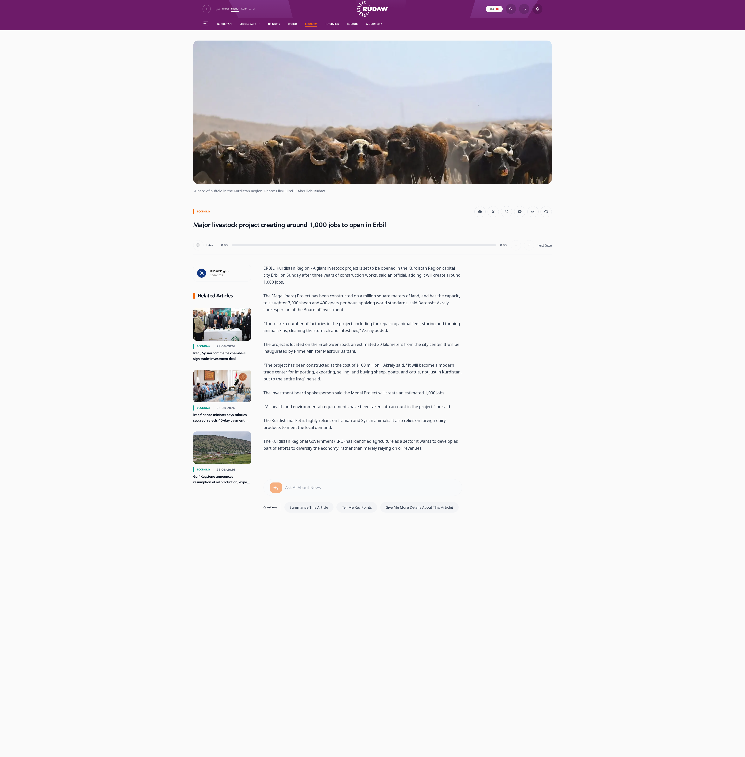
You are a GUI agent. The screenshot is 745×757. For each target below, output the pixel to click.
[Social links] (207, 9)
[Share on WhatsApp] (506, 211)
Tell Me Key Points (357, 507)
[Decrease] (516, 245)
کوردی (252, 8)
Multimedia (374, 24)
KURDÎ (244, 8)
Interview (332, 24)
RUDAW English (219, 271)
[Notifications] (537, 9)
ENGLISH (235, 8)
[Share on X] (493, 211)
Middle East (248, 24)
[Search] (511, 9)
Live (492, 8)
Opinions (274, 24)
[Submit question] (276, 487)
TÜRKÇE (225, 8)
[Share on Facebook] (480, 211)
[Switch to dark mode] (524, 9)
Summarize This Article (309, 507)
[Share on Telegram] (519, 211)
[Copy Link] (546, 211)
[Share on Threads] (533, 211)
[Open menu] (206, 24)
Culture (352, 24)
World (292, 24)
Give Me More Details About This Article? (419, 507)
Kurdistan (224, 24)
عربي (218, 8)
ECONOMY (311, 24)
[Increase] (529, 245)
